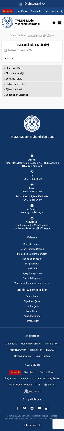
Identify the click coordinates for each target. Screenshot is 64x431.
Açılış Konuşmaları (32, 273)
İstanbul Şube (32, 306)
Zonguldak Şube (32, 316)
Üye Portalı (35, 391)
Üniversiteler (51, 343)
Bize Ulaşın (22, 11)
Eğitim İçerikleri (13, 89)
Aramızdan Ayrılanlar (48, 378)
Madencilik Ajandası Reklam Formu (32, 283)
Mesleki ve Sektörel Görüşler (32, 254)
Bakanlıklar (36, 350)
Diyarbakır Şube (32, 301)
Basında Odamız (32, 244)
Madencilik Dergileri (31, 343)
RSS (38, 384)
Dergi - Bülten (43, 356)
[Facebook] (17, 407)
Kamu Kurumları (18, 350)
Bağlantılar (36, 11)
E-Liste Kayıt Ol (32, 425)
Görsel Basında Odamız (32, 249)
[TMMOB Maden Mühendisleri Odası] (7, 22)
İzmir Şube (32, 311)
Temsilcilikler (32, 321)
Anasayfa (15, 35)
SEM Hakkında (13, 68)
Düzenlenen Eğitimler (16, 95)
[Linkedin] (46, 407)
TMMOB (50, 350)
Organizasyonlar (23, 356)
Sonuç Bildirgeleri (32, 278)
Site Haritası (51, 11)
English (51, 384)
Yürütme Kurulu (13, 78)
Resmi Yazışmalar (32, 258)
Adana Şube (32, 296)
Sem (23, 35)
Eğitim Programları (15, 84)
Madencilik (11, 343)
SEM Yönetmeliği (14, 73)
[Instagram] (32, 407)
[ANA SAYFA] (54, 22)
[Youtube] (39, 407)
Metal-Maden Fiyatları (20, 384)
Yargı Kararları (32, 263)
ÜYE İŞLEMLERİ (32, 3)
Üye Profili (32, 268)
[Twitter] (24, 407)
